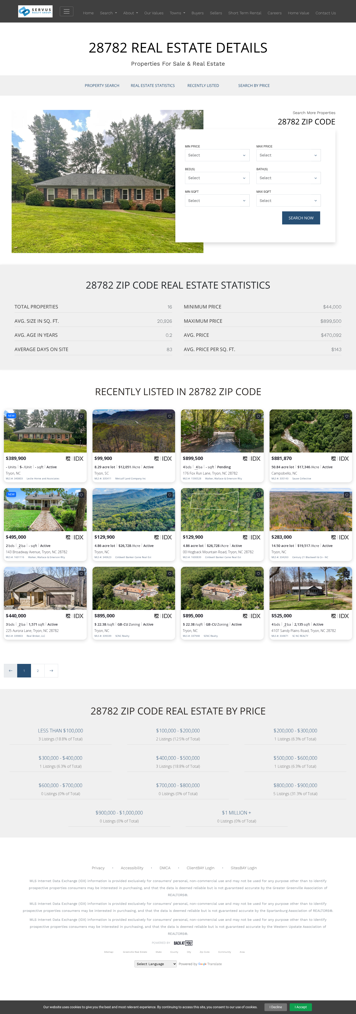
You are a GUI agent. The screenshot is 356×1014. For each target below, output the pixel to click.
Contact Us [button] (326, 13)
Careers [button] (275, 13)
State (159, 952)
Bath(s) (262, 169)
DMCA (165, 868)
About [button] (129, 13)
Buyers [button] (198, 13)
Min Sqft (192, 191)
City (189, 952)
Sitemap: (109, 952)
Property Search (102, 85)
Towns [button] (176, 13)
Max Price (264, 146)
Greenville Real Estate (134, 952)
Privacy (98, 868)
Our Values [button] (153, 13)
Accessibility (132, 868)
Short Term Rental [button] (244, 13)
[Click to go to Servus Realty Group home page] (39, 11)
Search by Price (254, 85)
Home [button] (88, 13)
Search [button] (107, 13)
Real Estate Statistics (153, 85)
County (174, 952)
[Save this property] (81, 416)
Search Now (301, 218)
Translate (214, 964)
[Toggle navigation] (66, 11)
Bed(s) (190, 169)
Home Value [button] (298, 13)
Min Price (192, 146)
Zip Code (204, 952)
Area (242, 952)
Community (224, 952)
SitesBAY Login (244, 868)
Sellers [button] (216, 13)
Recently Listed (203, 85)
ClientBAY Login (201, 868)
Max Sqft (263, 191)
